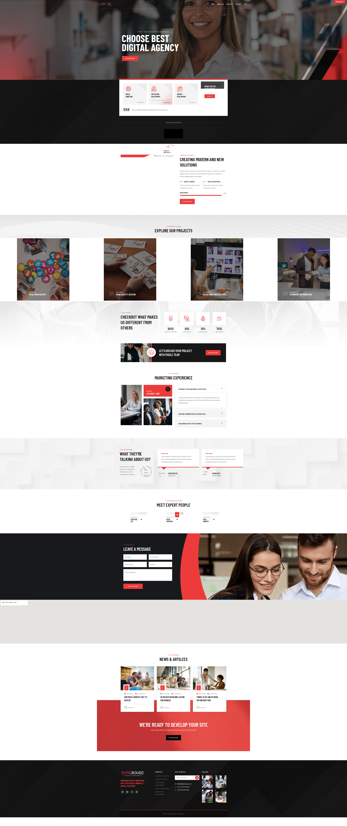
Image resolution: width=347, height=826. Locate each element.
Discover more (213, 352)
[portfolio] (43, 269)
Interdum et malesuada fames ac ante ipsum (192, 389)
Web (290, 292)
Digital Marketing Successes (40, 294)
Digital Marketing (33, 292)
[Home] (105, 4)
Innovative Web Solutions (299, 294)
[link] (135, 94)
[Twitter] (122, 792)
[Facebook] (127, 792)
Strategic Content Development (215, 294)
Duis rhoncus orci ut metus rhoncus (190, 424)
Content (204, 292)
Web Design (129, 694)
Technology (119, 292)
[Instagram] (132, 792)
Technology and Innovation (127, 294)
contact (209, 96)
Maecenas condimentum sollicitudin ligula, (192, 414)
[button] (344, 269)
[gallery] (207, 781)
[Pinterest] (137, 792)
